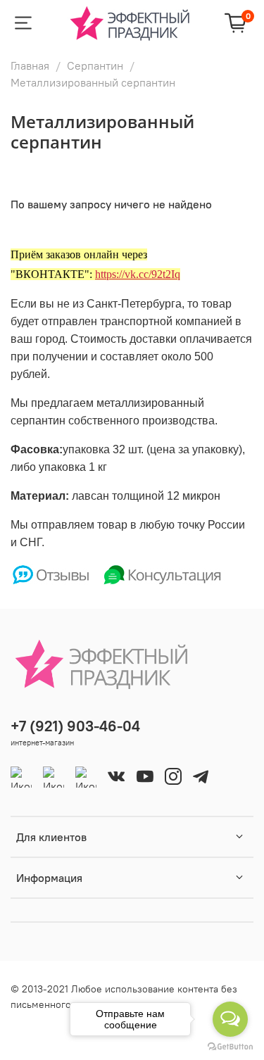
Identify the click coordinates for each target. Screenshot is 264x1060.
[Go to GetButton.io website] (230, 1046)
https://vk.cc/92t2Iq (137, 274)
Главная (30, 65)
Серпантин (95, 65)
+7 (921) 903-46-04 (75, 726)
